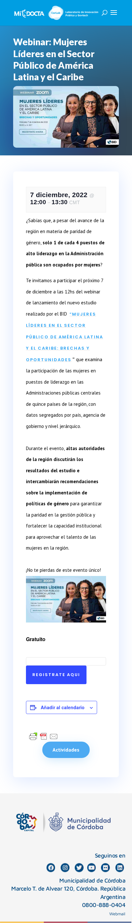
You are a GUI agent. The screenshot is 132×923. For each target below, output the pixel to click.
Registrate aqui (56, 675)
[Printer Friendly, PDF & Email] (43, 736)
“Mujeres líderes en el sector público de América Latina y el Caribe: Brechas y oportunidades (64, 337)
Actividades (66, 749)
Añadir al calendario (63, 707)
